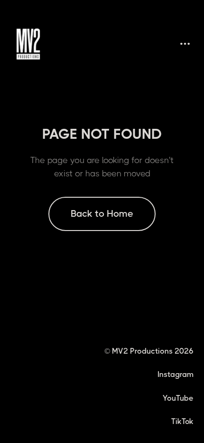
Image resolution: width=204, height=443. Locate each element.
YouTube (178, 398)
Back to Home (102, 213)
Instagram (176, 374)
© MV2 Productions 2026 (149, 351)
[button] (185, 44)
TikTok (182, 421)
